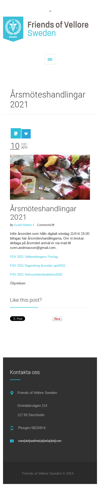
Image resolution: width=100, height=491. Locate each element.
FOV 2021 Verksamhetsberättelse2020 (36, 274)
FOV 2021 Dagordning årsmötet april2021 (38, 265)
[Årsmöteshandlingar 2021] (50, 177)
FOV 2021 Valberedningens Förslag (34, 256)
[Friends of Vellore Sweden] (50, 31)
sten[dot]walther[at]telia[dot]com (39, 441)
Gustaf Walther (23, 225)
